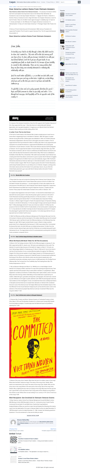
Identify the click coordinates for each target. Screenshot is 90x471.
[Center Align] (79, 2)
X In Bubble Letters (23, 449)
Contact (43, 2)
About (38, 2)
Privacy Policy (50, 2)
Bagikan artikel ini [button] (32, 415)
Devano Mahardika (23, 420)
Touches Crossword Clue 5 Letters (28, 439)
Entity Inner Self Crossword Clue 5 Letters (70, 47)
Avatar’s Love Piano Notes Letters (28, 458)
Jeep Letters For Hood (71, 64)
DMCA (57, 2)
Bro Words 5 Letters (70, 41)
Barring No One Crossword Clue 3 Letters (70, 79)
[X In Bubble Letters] (13, 449)
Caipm (18, 424)
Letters (19, 436)
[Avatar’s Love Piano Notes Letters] (13, 459)
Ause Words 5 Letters (71, 85)
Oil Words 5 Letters (70, 36)
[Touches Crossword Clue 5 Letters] (13, 439)
